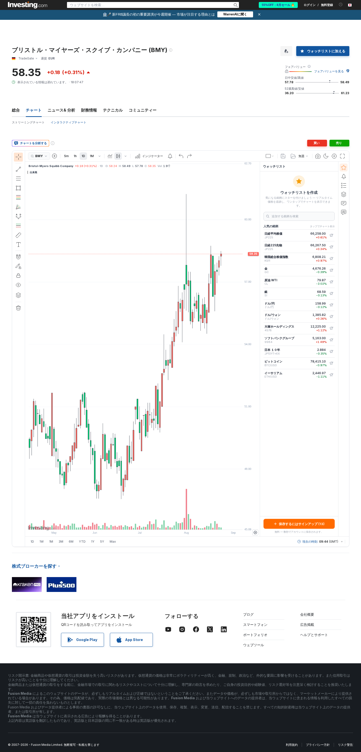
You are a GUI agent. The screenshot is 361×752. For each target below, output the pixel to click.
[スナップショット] (318, 156)
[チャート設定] (334, 156)
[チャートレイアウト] (270, 156)
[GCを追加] (331, 270)
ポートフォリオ (255, 635)
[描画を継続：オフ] (18, 266)
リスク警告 (345, 745)
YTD (82, 541)
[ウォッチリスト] (344, 167)
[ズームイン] (135, 523)
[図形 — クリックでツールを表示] (18, 188)
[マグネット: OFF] (18, 256)
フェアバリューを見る (329, 71)
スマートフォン (255, 624)
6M (71, 541)
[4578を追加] (331, 328)
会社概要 (307, 614)
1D (83, 156)
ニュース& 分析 (61, 110)
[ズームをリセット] (156, 523)
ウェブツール (253, 645)
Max (113, 541)
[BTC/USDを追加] (331, 363)
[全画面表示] (342, 156)
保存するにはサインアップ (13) (302, 524)
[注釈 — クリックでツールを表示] (18, 244)
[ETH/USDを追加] (331, 374)
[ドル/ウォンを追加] (331, 316)
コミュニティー (143, 110)
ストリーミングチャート (28, 122)
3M (61, 541)
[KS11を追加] (331, 258)
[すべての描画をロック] (18, 275)
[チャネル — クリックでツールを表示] (18, 178)
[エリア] (110, 156)
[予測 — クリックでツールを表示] (18, 225)
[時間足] (99, 156)
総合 (16, 110)
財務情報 (89, 110)
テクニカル (113, 110)
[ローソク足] (118, 156)
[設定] (255, 532)
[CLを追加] (331, 282)
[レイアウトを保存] (283, 156)
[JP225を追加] (331, 235)
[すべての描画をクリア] (18, 308)
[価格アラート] (170, 156)
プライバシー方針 (318, 745)
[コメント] (344, 203)
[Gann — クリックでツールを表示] (18, 206)
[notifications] (341, 4)
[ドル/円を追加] (331, 305)
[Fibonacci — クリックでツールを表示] (18, 197)
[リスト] (344, 185)
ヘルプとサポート (314, 635)
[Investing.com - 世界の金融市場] (27, 4)
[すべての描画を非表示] (18, 284)
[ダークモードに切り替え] (326, 156)
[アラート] (344, 176)
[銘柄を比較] (54, 156)
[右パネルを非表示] (258, 349)
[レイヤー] (18, 295)
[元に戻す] (181, 156)
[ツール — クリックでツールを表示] (18, 235)
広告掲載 (307, 624)
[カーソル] (18, 157)
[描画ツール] (26, 348)
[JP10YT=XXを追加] (331, 351)
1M (92, 156)
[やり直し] (189, 156)
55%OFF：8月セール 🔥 (278, 5)
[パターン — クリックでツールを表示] (18, 216)
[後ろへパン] (142, 523)
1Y (93, 541)
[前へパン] (149, 523)
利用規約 (292, 745)
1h (75, 156)
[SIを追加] (331, 293)
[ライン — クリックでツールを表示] (18, 169)
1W (41, 541)
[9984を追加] (331, 339)
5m (66, 156)
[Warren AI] (344, 212)
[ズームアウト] (129, 523)
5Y (102, 541)
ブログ (248, 614)
